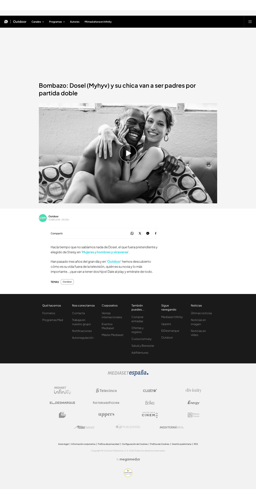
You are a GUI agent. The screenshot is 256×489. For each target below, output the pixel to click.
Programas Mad (52, 320)
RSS (196, 444)
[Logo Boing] (150, 402)
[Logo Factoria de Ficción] (106, 402)
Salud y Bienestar (142, 345)
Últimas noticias (201, 313)
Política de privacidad (108, 444)
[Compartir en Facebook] (156, 233)
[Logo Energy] (194, 402)
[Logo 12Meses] (193, 415)
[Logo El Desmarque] (62, 403)
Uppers (166, 324)
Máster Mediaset (112, 335)
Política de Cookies (159, 444)
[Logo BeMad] (62, 415)
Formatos (48, 313)
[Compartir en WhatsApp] (132, 233)
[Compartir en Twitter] (140, 233)
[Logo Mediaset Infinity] (62, 390)
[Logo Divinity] (194, 390)
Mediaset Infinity (172, 317)
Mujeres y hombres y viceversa (105, 252)
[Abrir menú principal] (250, 21)
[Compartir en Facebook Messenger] (148, 233)
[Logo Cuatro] (150, 390)
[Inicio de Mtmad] (6, 21)
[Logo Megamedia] (130, 459)
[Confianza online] (128, 476)
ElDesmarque (170, 330)
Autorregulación (83, 337)
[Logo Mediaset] (128, 375)
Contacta (78, 313)
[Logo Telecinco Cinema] (150, 415)
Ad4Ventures (139, 352)
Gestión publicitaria (181, 444)
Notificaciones (82, 331)
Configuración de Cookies (135, 444)
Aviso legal (63, 444)
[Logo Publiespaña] (128, 427)
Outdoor (19, 21)
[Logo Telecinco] (106, 390)
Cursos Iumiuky (141, 339)
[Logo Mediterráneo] (172, 427)
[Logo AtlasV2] (84, 427)
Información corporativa (83, 444)
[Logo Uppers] (106, 415)
